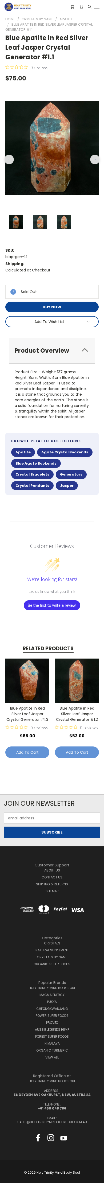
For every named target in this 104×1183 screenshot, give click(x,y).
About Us (52, 870)
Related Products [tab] (48, 648)
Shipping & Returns (52, 884)
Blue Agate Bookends (36, 463)
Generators (71, 474)
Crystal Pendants (32, 485)
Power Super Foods (52, 1015)
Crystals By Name (52, 957)
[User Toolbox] (81, 6)
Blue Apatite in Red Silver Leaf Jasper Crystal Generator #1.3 (27, 714)
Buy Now (52, 307)
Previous (8, 1178)
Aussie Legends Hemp (52, 1029)
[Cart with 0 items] (72, 6)
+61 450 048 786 (52, 1108)
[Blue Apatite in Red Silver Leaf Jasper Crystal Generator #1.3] (27, 681)
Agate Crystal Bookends (64, 452)
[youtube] (63, 1139)
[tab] (52, 351)
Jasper (67, 485)
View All (52, 1057)
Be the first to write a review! (52, 605)
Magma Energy (52, 995)
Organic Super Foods (52, 964)
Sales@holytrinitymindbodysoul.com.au (52, 1122)
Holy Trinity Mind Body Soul (52, 988)
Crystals (52, 943)
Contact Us (52, 877)
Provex (52, 1022)
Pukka (52, 1001)
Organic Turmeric (52, 1050)
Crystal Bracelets (32, 474)
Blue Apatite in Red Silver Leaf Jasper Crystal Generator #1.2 (77, 714)
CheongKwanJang (52, 1008)
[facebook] (38, 1139)
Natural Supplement (52, 950)
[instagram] (50, 1139)
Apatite (23, 452)
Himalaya (52, 1043)
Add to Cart (27, 752)
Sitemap (52, 891)
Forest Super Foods (52, 1036)
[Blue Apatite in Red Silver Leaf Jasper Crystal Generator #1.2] (77, 681)
